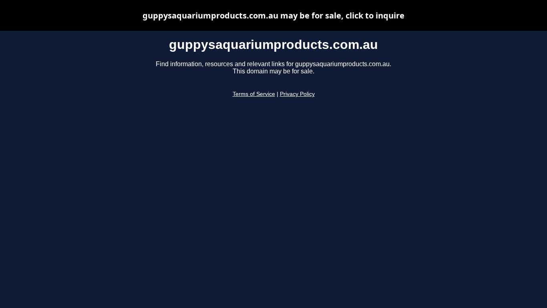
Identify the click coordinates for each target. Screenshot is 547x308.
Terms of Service (254, 94)
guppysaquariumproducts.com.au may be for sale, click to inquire (273, 15)
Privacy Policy (297, 94)
